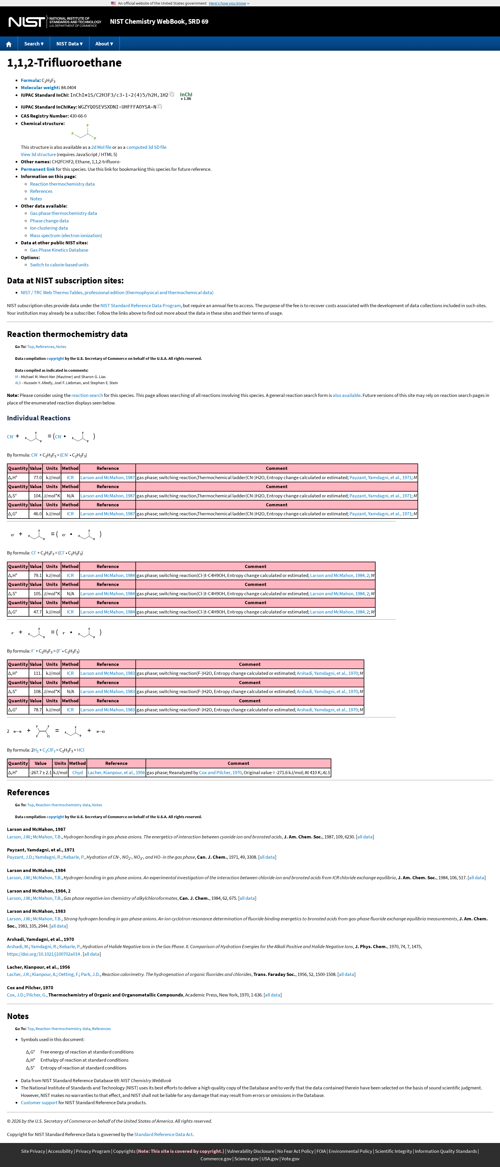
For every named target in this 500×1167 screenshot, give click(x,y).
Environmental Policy (350, 1151)
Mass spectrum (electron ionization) (66, 235)
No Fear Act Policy (295, 1151)
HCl (80, 750)
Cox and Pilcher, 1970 (220, 772)
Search (32, 43)
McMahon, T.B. (47, 836)
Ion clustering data (49, 228)
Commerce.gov (216, 1158)
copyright (55, 358)
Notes (36, 198)
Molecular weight (40, 87)
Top (30, 346)
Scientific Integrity (393, 1151)
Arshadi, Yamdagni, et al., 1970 (327, 673)
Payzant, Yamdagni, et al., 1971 (380, 477)
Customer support (39, 1102)
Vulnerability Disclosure (250, 1151)
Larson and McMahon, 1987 (107, 477)
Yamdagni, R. (48, 857)
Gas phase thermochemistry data (63, 213)
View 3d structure (38, 154)
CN (10, 436)
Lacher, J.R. (18, 974)
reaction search (87, 395)
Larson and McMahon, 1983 (107, 673)
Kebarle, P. (73, 857)
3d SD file (157, 147)
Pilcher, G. (36, 995)
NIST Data (67, 43)
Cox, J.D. (15, 995)
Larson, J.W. (19, 836)
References (41, 191)
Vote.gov (290, 1158)
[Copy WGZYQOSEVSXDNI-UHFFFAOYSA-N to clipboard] (159, 107)
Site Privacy (33, 1151)
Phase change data (49, 220)
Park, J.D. (90, 974)
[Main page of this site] (9, 43)
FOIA (321, 1151)
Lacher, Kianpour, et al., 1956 (116, 772)
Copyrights (124, 1151)
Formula (30, 80)
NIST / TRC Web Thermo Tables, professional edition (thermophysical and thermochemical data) (117, 292)
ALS (18, 382)
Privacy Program (93, 1151)
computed (136, 147)
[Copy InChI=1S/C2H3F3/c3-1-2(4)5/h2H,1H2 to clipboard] (171, 95)
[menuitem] (9, 43)
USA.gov (270, 1158)
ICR (70, 477)
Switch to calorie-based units (59, 264)
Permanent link (38, 169)
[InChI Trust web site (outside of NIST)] (186, 99)
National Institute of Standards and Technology (55, 21)
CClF (49, 750)
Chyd (77, 772)
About (102, 43)
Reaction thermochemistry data (62, 184)
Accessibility (60, 1151)
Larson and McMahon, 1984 (107, 575)
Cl (33, 552)
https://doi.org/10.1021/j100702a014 (43, 954)
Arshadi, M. (18, 946)
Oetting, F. (68, 974)
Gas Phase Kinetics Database (59, 250)
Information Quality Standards (446, 1151)
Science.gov (246, 1158)
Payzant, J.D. (20, 857)
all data (365, 836)
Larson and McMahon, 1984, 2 (339, 575)
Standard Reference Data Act (163, 1134)
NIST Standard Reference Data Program (140, 305)
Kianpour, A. (44, 974)
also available (347, 395)
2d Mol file (101, 147)
